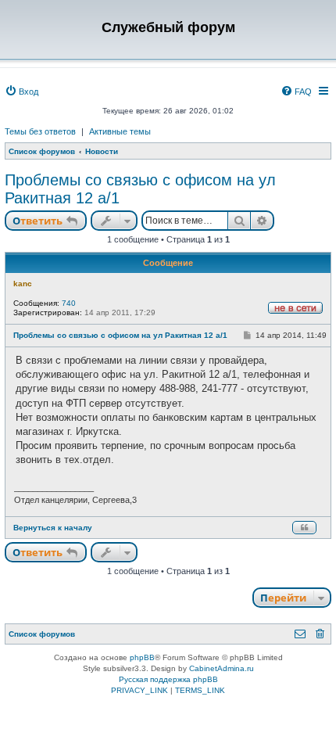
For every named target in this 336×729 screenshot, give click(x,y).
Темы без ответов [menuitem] (40, 131)
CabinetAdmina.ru (221, 668)
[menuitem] (21, 91)
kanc (22, 283)
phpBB (142, 657)
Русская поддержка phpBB (168, 679)
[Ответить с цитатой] (304, 527)
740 (69, 303)
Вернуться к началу (52, 527)
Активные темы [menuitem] (120, 131)
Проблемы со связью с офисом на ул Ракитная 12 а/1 (140, 188)
